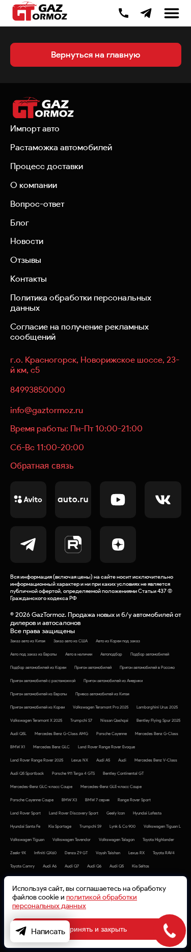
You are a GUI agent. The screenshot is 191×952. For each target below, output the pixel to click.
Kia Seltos (140, 865)
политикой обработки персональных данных (74, 901)
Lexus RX (136, 852)
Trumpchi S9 (90, 826)
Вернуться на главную (95, 54)
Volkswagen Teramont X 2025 (36, 720)
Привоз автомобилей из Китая (102, 693)
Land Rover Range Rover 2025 (36, 760)
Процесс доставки (46, 166)
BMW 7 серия (97, 799)
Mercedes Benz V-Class (155, 760)
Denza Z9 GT (76, 852)
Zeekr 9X (18, 852)
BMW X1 (17, 746)
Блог (19, 222)
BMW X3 (69, 799)
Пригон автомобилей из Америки (113, 680)
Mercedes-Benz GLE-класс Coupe (111, 786)
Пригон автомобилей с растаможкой (42, 680)
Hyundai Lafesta (147, 812)
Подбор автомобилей (149, 654)
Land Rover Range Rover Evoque (106, 746)
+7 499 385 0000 (123, 12)
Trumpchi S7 (81, 720)
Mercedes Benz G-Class (156, 733)
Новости (26, 241)
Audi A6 (50, 865)
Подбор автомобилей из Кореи (38, 667)
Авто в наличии (78, 654)
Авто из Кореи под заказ (118, 640)
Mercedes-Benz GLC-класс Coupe (41, 786)
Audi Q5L (18, 733)
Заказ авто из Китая (27, 640)
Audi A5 (103, 760)
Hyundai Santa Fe (25, 826)
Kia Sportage (59, 826)
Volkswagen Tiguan (27, 839)
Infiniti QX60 (45, 852)
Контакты (28, 279)
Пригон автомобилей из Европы (38, 693)
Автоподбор (111, 654)
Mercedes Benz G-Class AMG (61, 733)
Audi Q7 (72, 865)
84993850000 (37, 390)
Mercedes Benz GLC (51, 746)
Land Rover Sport (25, 812)
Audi (122, 760)
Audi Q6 (94, 865)
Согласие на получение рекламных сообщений (79, 331)
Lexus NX (79, 760)
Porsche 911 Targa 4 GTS (73, 773)
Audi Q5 (117, 865)
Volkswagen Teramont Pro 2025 (100, 707)
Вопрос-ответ (37, 204)
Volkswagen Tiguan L (162, 826)
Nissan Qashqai (114, 720)
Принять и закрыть (96, 929)
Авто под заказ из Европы (33, 654)
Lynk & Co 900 (122, 826)
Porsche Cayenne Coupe (31, 799)
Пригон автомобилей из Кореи (37, 707)
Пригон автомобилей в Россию (147, 667)
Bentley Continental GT (123, 773)
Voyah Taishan (108, 852)
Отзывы (25, 260)
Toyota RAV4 (164, 852)
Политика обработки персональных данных (80, 302)
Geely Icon (115, 812)
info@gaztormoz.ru (46, 410)
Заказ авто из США (70, 640)
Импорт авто (35, 128)
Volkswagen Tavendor (71, 839)
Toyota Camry (22, 865)
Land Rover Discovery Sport (73, 812)
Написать (48, 931)
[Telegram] (146, 13)
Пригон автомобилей (93, 667)
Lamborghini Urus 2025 (157, 707)
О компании (33, 185)
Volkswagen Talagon (116, 839)
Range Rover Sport (134, 799)
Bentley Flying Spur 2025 (158, 720)
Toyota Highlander (158, 839)
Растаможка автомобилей (61, 147)
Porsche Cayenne (111, 733)
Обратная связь (42, 466)
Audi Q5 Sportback (27, 773)
